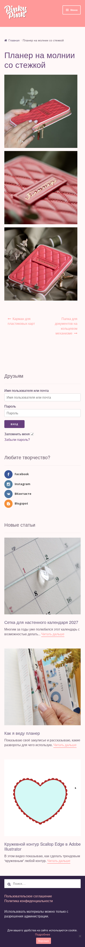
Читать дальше (52, 634)
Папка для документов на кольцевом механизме (66, 326)
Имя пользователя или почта (26, 390)
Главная (14, 40)
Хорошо (43, 940)
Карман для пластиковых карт (21, 321)
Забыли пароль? (17, 440)
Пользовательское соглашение (28, 896)
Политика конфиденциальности (28, 900)
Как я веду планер (22, 733)
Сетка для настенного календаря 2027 (41, 622)
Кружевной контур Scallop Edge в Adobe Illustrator (42, 846)
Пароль (10, 406)
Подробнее (42, 934)
